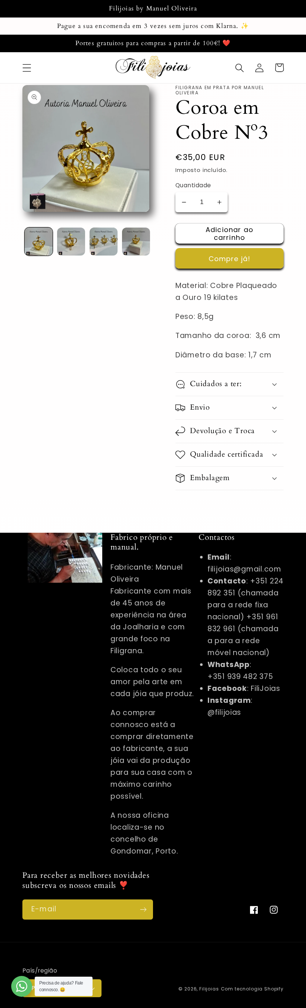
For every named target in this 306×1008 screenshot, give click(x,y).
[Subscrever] (143, 909)
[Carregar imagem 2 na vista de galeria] (71, 242)
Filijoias (209, 989)
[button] (27, 68)
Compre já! (230, 258)
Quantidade (193, 185)
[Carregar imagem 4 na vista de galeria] (136, 242)
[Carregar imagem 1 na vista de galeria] (39, 242)
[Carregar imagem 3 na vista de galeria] (104, 242)
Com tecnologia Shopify (252, 989)
